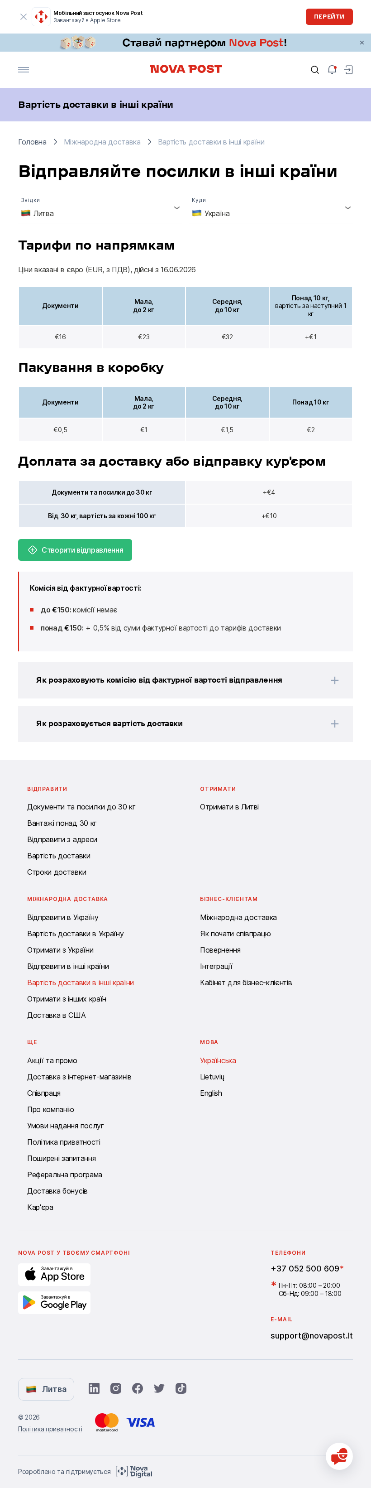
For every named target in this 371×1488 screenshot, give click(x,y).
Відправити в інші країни (68, 966)
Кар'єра (40, 1207)
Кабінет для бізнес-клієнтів (246, 982)
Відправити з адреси (62, 839)
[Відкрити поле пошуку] (314, 69)
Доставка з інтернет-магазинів (79, 1076)
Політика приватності (63, 1141)
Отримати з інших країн (66, 998)
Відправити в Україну (63, 917)
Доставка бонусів (57, 1190)
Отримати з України (60, 949)
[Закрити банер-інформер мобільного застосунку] (23, 16)
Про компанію (50, 1109)
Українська (218, 1060)
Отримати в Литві (229, 806)
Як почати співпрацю (235, 933)
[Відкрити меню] (23, 69)
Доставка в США (56, 1015)
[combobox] (100, 207)
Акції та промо (52, 1060)
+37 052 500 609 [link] (305, 1268)
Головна (32, 141)
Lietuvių (212, 1076)
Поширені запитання (61, 1158)
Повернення (220, 949)
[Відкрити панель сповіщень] (332, 69)
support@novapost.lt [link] (312, 1335)
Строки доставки (56, 871)
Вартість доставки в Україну (75, 933)
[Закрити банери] (362, 42)
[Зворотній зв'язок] (339, 1456)
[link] (185, 43)
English (211, 1093)
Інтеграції (216, 966)
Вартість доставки (58, 855)
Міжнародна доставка (238, 917)
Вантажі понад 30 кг (62, 823)
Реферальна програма (64, 1174)
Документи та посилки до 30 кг (81, 806)
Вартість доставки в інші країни (80, 982)
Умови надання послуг (65, 1125)
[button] (173, 680)
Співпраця (44, 1093)
